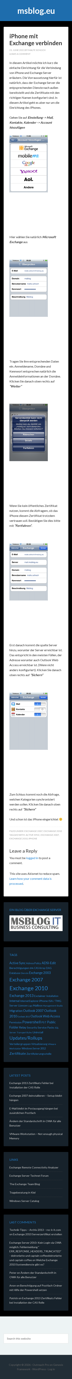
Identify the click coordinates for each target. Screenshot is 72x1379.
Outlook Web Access (45, 1016)
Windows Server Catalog (24, 1201)
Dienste (25, 973)
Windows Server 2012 (34, 1048)
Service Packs (46, 1027)
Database (14, 973)
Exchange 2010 (53, 831)
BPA (31, 968)
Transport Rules (24, 1032)
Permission (15, 1022)
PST (43, 1022)
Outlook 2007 (33, 1011)
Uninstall (38, 1032)
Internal (14, 1000)
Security (32, 1027)
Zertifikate (17, 1053)
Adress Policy (33, 963)
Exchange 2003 (40, 973)
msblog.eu (36, 11)
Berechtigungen (19, 968)
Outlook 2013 (24, 1016)
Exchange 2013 (21, 995)
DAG (49, 968)
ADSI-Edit (49, 963)
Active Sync (33, 834)
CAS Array (40, 968)
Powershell (31, 1022)
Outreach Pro (40, 1364)
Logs (30, 1005)
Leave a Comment (20, 53)
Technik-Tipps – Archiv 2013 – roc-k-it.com (35, 1229)
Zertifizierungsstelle (38, 1053)
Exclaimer (40, 995)
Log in (51, 1369)
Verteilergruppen (20, 1044)
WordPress (39, 1369)
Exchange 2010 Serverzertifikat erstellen (37, 1234)
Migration (15, 1010)
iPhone (33, 838)
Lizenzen (23, 1005)
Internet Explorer (29, 1000)
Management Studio (53, 1005)
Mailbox (37, 1005)
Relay (22, 1027)
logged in (32, 858)
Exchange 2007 (33, 831)
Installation (52, 995)
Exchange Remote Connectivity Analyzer (33, 1167)
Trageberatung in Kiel (22, 1192)
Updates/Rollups (25, 1038)
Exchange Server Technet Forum (29, 1175)
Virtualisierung (39, 1044)
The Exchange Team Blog (24, 1184)
